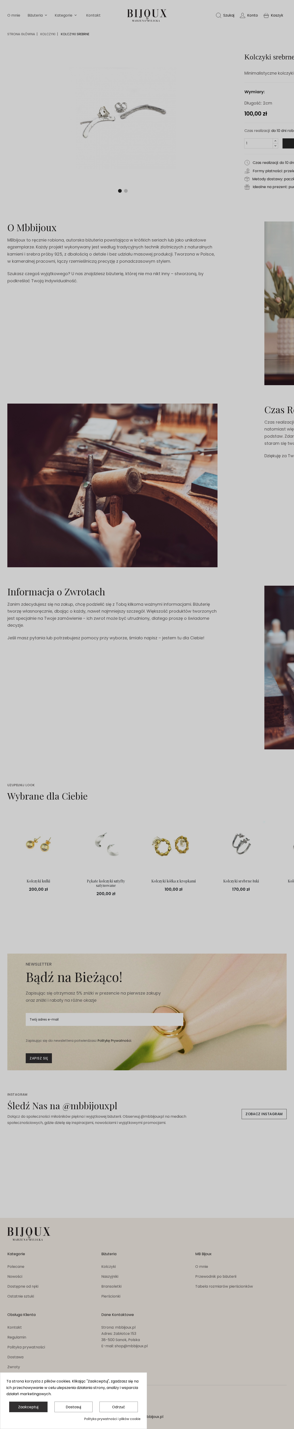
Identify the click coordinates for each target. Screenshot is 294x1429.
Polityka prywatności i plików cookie (112, 1419)
